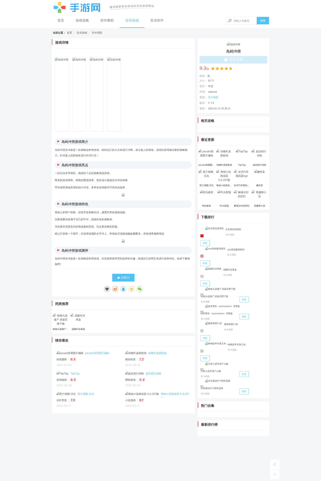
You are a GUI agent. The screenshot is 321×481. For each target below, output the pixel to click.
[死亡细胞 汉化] (206, 176)
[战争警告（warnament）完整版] (220, 306)
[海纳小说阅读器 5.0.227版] (224, 176)
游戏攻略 (82, 20)
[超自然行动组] (259, 155)
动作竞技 (61, 400)
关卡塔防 (97, 32)
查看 (205, 243)
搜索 (262, 20)
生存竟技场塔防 (233, 229)
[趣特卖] (259, 176)
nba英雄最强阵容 (235, 249)
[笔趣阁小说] (259, 196)
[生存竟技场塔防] (212, 228)
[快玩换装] (206, 196)
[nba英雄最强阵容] (213, 248)
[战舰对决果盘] (78, 320)
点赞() (125, 277)
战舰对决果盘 (230, 269)
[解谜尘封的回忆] (242, 196)
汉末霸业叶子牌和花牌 (212, 388)
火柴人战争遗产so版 (211, 371)
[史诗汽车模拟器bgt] (242, 176)
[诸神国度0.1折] (211, 323)
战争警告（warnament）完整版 (217, 313)
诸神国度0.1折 (231, 324)
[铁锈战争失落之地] (213, 343)
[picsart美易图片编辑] (206, 155)
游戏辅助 (61, 379)
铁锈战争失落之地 (237, 344)
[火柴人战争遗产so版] (214, 364)
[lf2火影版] (224, 196)
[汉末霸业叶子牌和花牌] (215, 381)
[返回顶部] (274, 474)
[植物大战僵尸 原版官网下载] (61, 320)
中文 (210, 86)
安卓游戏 (132, 20)
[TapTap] (242, 155)
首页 (60, 20)
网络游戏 (130, 379)
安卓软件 (157, 20)
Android (212, 91)
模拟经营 (130, 359)
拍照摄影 (61, 359)
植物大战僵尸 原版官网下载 (214, 296)
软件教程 (107, 20)
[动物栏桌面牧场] (224, 155)
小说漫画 (130, 400)
